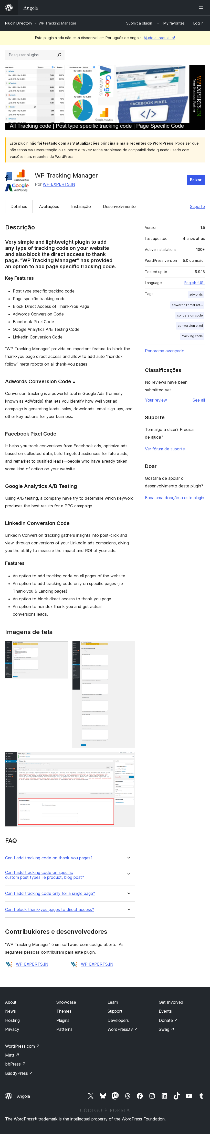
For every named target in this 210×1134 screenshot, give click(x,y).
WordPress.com (22, 1046)
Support (115, 1011)
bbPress (15, 1064)
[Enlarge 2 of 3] (128, 647)
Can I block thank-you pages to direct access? (49, 909)
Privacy (12, 1029)
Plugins (62, 1020)
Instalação (81, 206)
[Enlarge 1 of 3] (61, 647)
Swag (166, 1029)
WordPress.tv (123, 1029)
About (10, 1002)
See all (199, 400)
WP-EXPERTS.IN (59, 184)
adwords (196, 294)
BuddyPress (19, 1073)
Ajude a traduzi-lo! (159, 38)
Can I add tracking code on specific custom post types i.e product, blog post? (44, 875)
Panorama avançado (164, 350)
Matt (12, 1055)
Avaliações (49, 206)
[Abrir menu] (202, 7)
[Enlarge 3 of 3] (128, 759)
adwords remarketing (188, 305)
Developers (118, 1020)
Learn (113, 1002)
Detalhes (18, 206)
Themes (63, 1011)
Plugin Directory (18, 23)
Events (165, 1011)
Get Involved (171, 1002)
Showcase (66, 1002)
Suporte (197, 206)
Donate (168, 1020)
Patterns (64, 1029)
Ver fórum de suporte (165, 448)
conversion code (190, 315)
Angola (23, 1096)
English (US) (194, 282)
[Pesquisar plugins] (59, 55)
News (10, 1011)
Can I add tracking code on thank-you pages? (48, 858)
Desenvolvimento (119, 206)
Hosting (12, 1020)
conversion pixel (190, 326)
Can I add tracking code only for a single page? (50, 893)
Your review (156, 400)
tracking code (192, 336)
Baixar (196, 180)
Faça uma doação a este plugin (174, 497)
